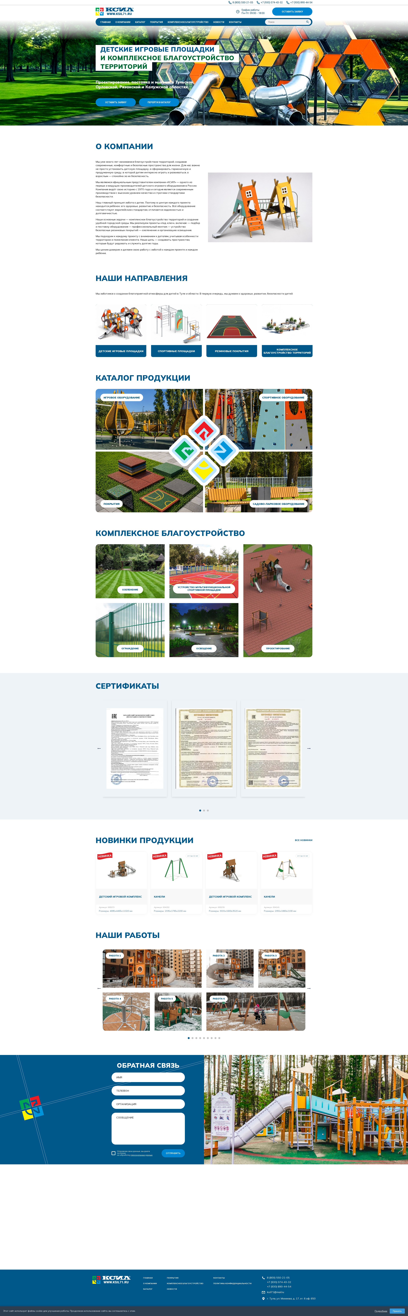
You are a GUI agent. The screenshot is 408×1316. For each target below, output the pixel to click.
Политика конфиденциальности (232, 1283)
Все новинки (303, 840)
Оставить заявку (292, 11)
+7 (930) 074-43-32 (279, 1282)
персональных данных (142, 1155)
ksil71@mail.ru (275, 1292)
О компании (122, 22)
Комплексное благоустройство (188, 22)
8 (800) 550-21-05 (278, 1277)
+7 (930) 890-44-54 (279, 1286)
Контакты (235, 22)
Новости (218, 22)
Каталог (140, 22)
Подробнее (381, 1311)
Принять (397, 1311)
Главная (105, 22)
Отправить (173, 1153)
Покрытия (156, 22)
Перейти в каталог (159, 102)
